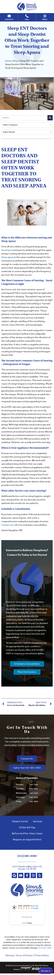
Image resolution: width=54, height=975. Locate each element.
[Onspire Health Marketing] (26, 969)
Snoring (5, 250)
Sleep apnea (7, 257)
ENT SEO (35, 965)
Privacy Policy (42, 955)
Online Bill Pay (27, 827)
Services (37, 821)
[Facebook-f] (27, 875)
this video (17, 330)
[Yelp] (39, 875)
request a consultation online (29, 653)
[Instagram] (33, 875)
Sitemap (9, 955)
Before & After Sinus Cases (27, 833)
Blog (15, 61)
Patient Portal (20, 821)
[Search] (50, 117)
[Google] (14, 875)
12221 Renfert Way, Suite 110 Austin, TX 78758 (27, 867)
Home (8, 61)
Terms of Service (24, 955)
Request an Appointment (27, 839)
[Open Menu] (44, 16)
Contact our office (10, 525)
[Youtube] (20, 875)
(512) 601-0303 (27, 856)
